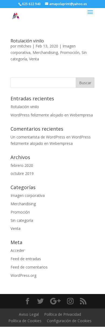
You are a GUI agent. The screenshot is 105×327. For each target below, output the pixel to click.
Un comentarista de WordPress (37, 136)
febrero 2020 (21, 165)
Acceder (17, 250)
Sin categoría (21, 220)
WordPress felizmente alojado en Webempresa (51, 114)
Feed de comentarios (29, 267)
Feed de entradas (25, 258)
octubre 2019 (22, 173)
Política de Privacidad (62, 314)
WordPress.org (23, 275)
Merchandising (45, 52)
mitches (24, 46)
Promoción (69, 52)
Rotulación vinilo (27, 41)
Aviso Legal (29, 314)
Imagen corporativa (27, 195)
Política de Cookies (24, 320)
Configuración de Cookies (69, 320)
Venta (34, 58)
